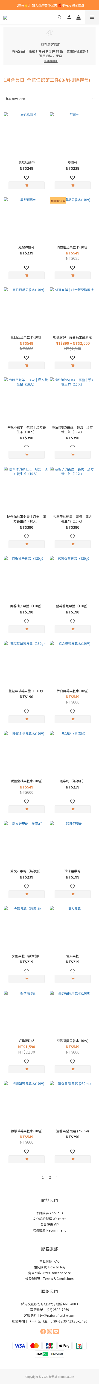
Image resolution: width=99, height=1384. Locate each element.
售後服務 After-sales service (49, 1272)
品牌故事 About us (49, 1213)
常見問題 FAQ (49, 1261)
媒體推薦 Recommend (49, 1230)
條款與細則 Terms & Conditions (49, 1278)
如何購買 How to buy (49, 1267)
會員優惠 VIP (49, 1224)
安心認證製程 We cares (49, 1218)
